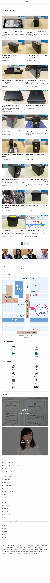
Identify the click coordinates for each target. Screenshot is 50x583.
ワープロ (6, 525)
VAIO (27, 551)
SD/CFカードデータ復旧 (9, 482)
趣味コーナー (7, 537)
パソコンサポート (8, 514)
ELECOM (28, 545)
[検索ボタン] (48, 1)
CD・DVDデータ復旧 (8, 462)
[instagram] (23, 269)
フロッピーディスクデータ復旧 (10, 520)
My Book (4, 549)
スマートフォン (5, 553)
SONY (8, 551)
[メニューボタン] (1, 1)
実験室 (5, 528)
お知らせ (6, 497)
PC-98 (24, 549)
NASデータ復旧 (7, 477)
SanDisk (40, 549)
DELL (24, 545)
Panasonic (20, 549)
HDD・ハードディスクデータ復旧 (11, 465)
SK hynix (4, 551)
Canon (16, 545)
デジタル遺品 (7, 502)
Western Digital (40, 551)
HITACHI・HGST (44, 545)
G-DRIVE (37, 545)
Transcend (23, 551)
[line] (25, 269)
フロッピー (25, 553)
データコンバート (8, 505)
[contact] (28, 269)
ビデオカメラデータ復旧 (9, 517)
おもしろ (6, 494)
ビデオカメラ (19, 553)
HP (3, 547)
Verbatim (31, 551)
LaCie (21, 547)
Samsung (36, 549)
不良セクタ (35, 553)
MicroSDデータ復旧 (8, 471)
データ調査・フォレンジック (10, 511)
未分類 (5, 531)
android (7, 545)
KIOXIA (17, 547)
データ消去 (6, 508)
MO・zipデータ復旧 (8, 474)
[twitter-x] (21, 269)
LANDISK (25, 547)
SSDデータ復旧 (7, 485)
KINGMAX (12, 547)
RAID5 (28, 549)
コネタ (5, 500)
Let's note (29, 547)
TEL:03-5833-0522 (25, 337)
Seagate (45, 549)
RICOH (32, 549)
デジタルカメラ (12, 553)
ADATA (3, 545)
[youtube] (26, 269)
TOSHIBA (18, 551)
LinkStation (35, 547)
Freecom (32, 545)
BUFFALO (12, 545)
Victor (35, 551)
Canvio (20, 545)
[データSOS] (25, 1)
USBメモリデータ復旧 (9, 488)
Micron (42, 547)
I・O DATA (7, 547)
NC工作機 (15, 549)
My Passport (9, 549)
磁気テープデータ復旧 (8, 534)
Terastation (13, 551)
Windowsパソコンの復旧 (9, 491)
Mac (5, 468)
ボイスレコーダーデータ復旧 (10, 523)
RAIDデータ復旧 (7, 479)
